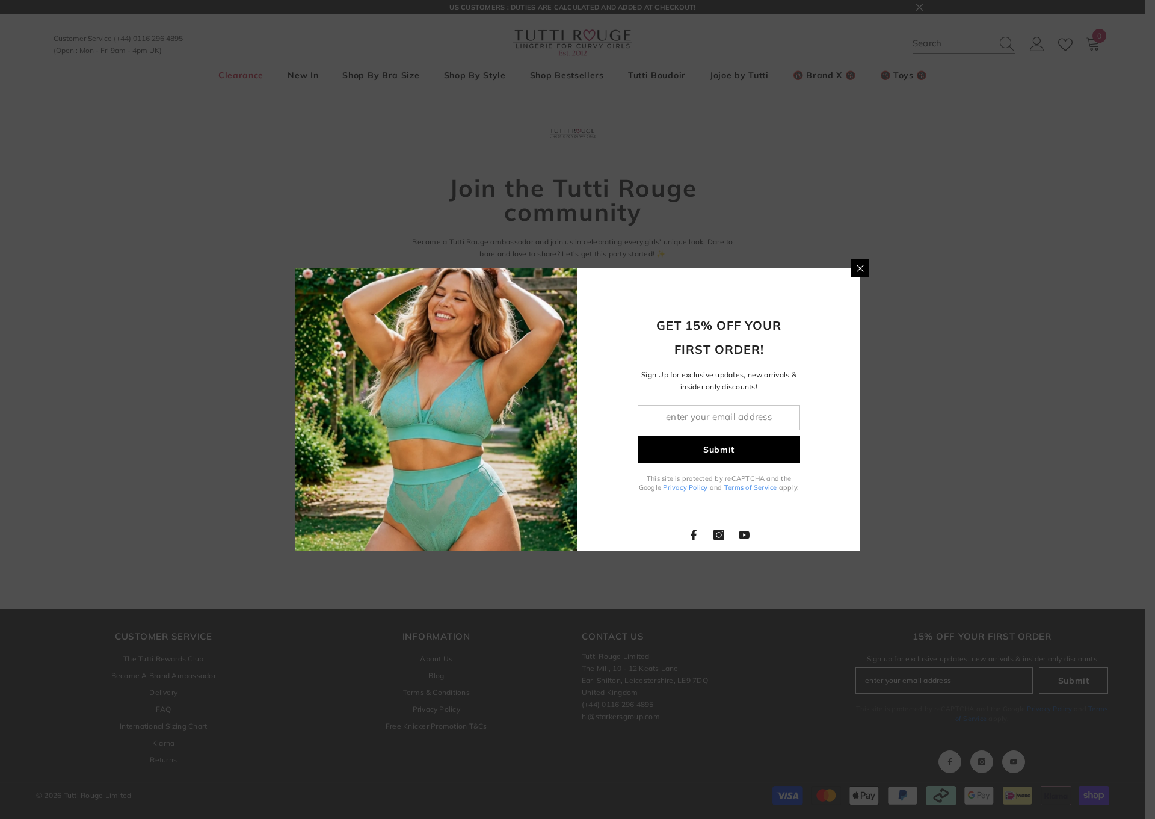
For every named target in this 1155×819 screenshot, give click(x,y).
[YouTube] (744, 535)
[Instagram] (719, 535)
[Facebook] (693, 535)
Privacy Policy (685, 487)
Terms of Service (750, 487)
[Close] (860, 268)
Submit (719, 449)
